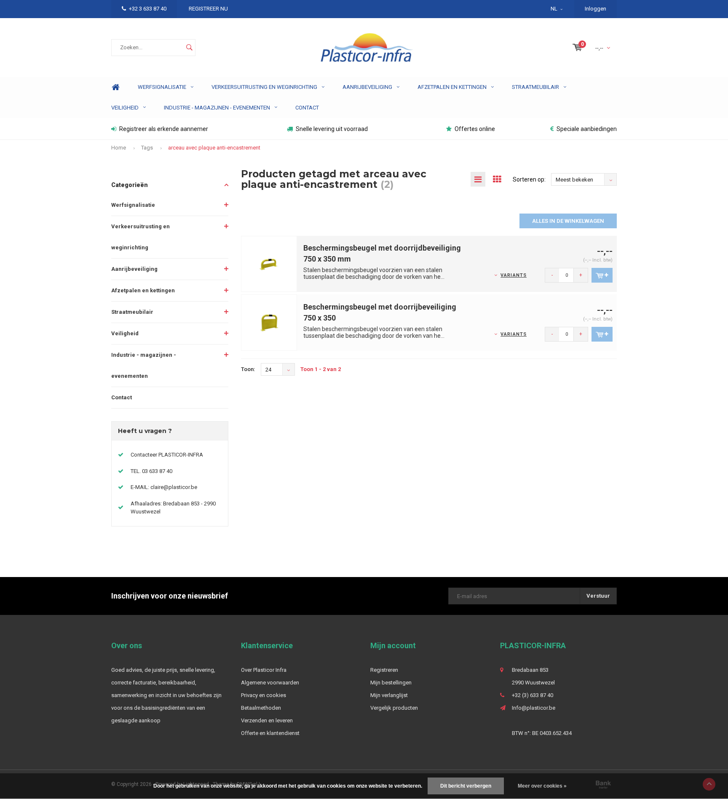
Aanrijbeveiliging (367, 87)
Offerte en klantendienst (270, 733)
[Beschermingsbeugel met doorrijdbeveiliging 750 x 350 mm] (269, 263)
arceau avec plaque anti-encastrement (214, 147)
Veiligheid (125, 107)
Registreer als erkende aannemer (163, 129)
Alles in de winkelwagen (568, 221)
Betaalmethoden (261, 708)
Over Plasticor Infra (263, 670)
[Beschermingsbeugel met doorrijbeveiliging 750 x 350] (269, 322)
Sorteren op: (529, 179)
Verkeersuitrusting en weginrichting (264, 87)
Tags (147, 147)
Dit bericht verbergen (465, 786)
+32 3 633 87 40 (147, 8)
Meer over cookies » (542, 786)
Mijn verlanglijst (389, 695)
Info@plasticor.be (533, 708)
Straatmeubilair (535, 87)
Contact (307, 107)
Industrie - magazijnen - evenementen (217, 107)
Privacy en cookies (263, 695)
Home (115, 87)
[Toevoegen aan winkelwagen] (602, 275)
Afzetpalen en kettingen (452, 87)
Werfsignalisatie (162, 87)
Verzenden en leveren (267, 720)
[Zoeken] (189, 47)
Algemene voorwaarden (270, 682)
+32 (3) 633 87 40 (532, 695)
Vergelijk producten (394, 708)
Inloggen (595, 8)
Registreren (384, 670)
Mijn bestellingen (391, 682)
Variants (513, 275)
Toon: (248, 369)
